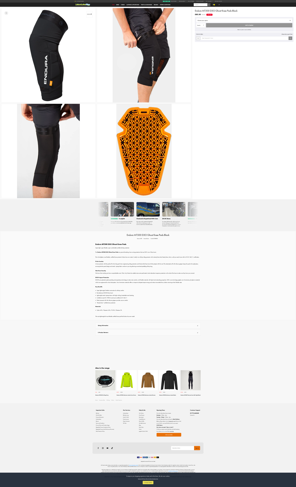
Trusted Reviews (142, 419)
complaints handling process (173, 470)
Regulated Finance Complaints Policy (103, 427)
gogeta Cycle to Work (143, 431)
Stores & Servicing (165, 4)
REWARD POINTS (218, 1)
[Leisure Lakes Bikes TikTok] (112, 448)
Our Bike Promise (142, 423)
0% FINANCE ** (209, 1)
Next (199, 384)
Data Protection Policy (100, 431)
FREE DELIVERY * (182, 1)
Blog (140, 425)
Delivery (97, 413)
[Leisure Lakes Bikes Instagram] (103, 448)
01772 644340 (194, 413)
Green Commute (126, 421)
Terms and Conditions (100, 423)
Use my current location (198, 38)
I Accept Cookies (148, 482)
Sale (113, 4)
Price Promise (141, 415)
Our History (141, 413)
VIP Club (124, 423)
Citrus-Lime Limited (152, 461)
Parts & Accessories (146, 4)
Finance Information (100, 417)
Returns (97, 421)
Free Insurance (126, 419)
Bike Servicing (126, 415)
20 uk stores (191, 1)
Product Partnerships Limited (133, 465)
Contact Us (192, 415)
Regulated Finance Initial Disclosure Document (105, 429)
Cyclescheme (98, 419)
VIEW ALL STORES (169, 434)
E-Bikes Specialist (80, 1)
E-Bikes (123, 4)
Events (140, 429)
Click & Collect (200, 1)
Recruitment (141, 417)
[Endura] (89, 14)
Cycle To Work (126, 417)
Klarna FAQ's (141, 421)
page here (172, 431)
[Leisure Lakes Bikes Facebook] (98, 448)
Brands (156, 4)
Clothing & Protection (132, 4)
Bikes (117, 4)
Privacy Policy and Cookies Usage (102, 425)
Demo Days (141, 427)
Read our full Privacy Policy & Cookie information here (148, 478)
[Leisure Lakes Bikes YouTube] (107, 448)
